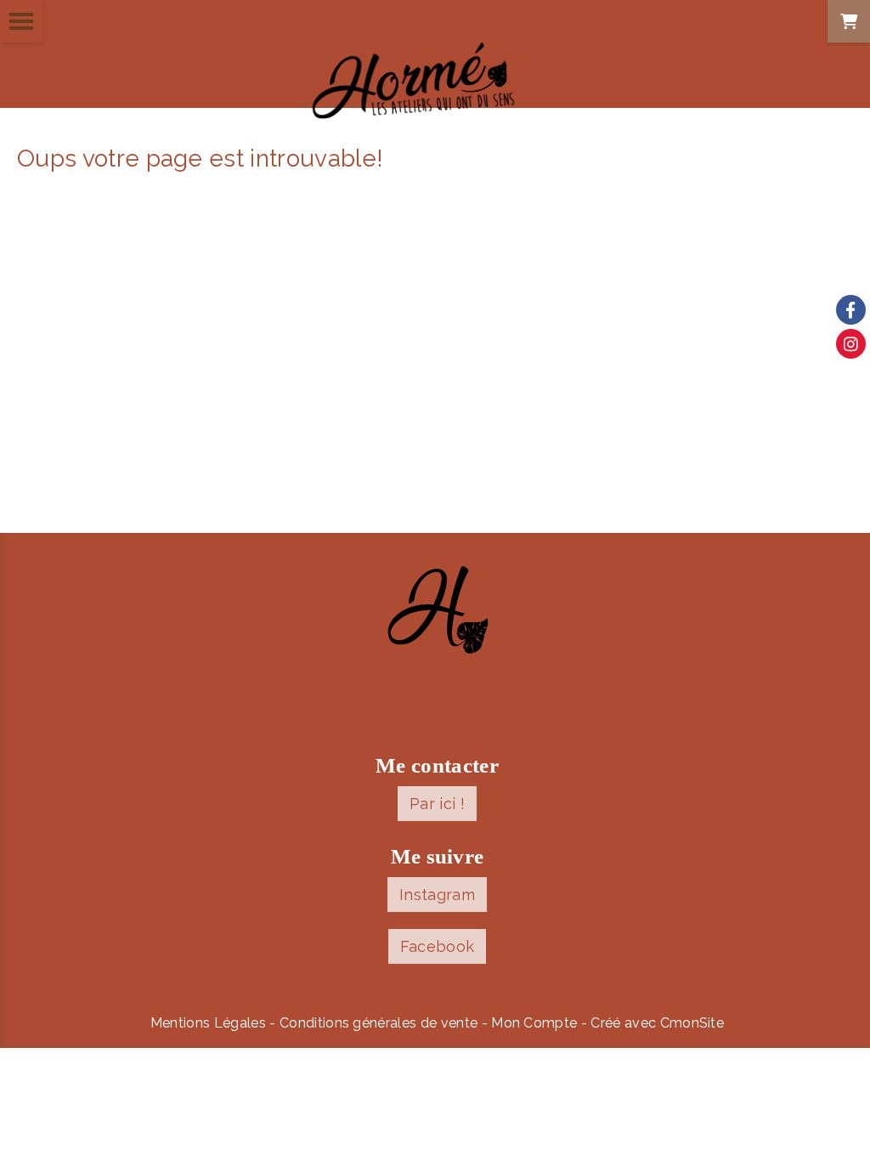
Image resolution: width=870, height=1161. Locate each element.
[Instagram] (851, 344)
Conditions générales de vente (378, 1023)
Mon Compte (534, 1023)
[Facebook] (851, 310)
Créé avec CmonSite (657, 1023)
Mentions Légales (208, 1023)
